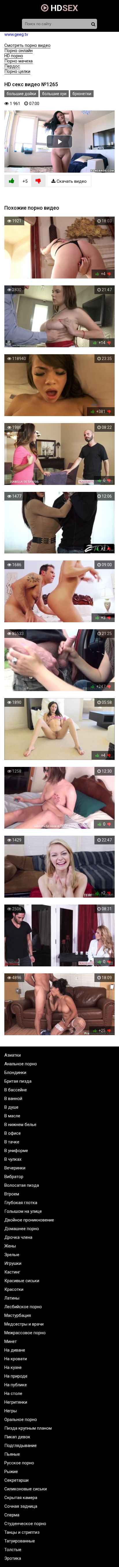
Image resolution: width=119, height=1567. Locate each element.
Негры (10, 1410)
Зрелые (11, 1254)
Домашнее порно (21, 1228)
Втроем (11, 1194)
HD (63, 8)
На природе (15, 1376)
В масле (12, 1116)
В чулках (12, 1159)
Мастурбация (17, 1315)
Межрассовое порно (25, 1332)
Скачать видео (71, 181)
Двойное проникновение (29, 1220)
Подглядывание (20, 1445)
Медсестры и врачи (24, 1324)
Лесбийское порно (23, 1306)
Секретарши (16, 1480)
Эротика (12, 1558)
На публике (15, 1384)
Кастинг (12, 1272)
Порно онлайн (18, 50)
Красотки (13, 1289)
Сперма (11, 1515)
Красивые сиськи (21, 1280)
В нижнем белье (20, 1124)
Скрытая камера (20, 1497)
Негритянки (15, 1402)
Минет (10, 1341)
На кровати (15, 1358)
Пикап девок (17, 1436)
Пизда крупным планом (28, 1428)
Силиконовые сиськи (25, 1489)
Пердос (12, 66)
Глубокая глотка (20, 1202)
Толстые (12, 1549)
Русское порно (19, 1463)
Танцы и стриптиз (22, 1532)
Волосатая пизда (21, 1185)
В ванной (13, 1098)
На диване (14, 1350)
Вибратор (13, 1176)
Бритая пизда (17, 1081)
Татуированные (19, 1541)
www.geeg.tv (16, 34)
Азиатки (12, 1055)
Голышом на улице (23, 1211)
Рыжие (11, 1471)
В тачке (11, 1142)
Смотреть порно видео (27, 45)
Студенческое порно (25, 1523)
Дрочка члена (18, 1237)
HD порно (13, 55)
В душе (11, 1107)
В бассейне (15, 1089)
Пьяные (12, 1454)
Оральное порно (20, 1419)
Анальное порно (20, 1063)
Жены (10, 1246)
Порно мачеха (18, 61)
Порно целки (17, 71)
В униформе (16, 1150)
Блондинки (15, 1072)
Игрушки (12, 1263)
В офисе (12, 1133)
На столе (13, 1393)
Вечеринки (14, 1168)
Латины (11, 1298)
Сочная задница (20, 1506)
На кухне (13, 1367)
